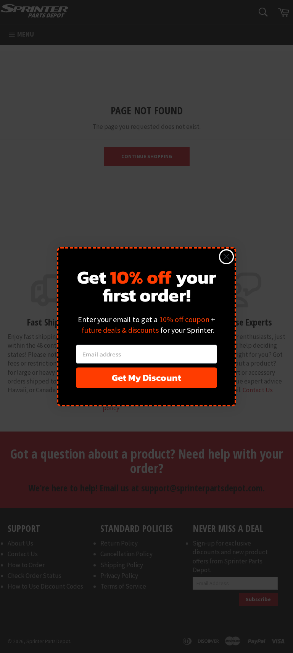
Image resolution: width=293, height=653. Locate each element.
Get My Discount (146, 377)
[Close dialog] (226, 256)
